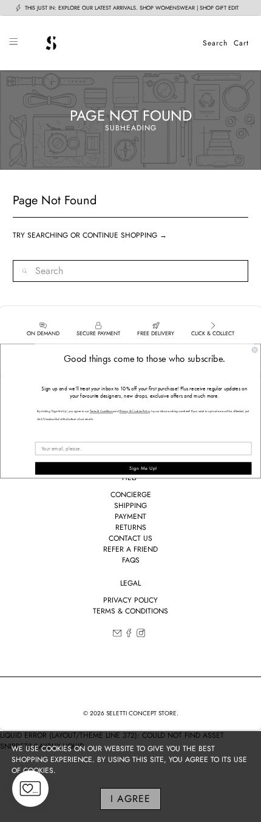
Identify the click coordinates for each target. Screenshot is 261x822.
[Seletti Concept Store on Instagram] (141, 634)
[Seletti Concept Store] (110, 43)
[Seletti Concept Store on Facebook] (128, 634)
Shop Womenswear (167, 8)
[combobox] (131, 271)
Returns (130, 527)
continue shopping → (125, 235)
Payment (130, 516)
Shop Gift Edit (219, 8)
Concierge (130, 494)
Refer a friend (130, 549)
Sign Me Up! (143, 468)
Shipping (130, 505)
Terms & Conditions (130, 611)
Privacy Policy (130, 600)
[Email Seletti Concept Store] (117, 634)
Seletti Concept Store (141, 713)
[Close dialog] (254, 349)
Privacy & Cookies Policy (135, 411)
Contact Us (130, 538)
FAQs (131, 560)
